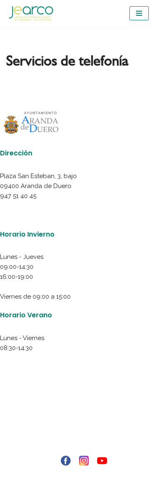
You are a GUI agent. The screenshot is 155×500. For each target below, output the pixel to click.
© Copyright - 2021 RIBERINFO (77, 474)
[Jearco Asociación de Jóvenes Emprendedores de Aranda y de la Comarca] (31, 13)
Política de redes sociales (77, 439)
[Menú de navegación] (139, 13)
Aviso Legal (78, 409)
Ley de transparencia (77, 449)
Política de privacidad (77, 419)
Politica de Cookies (77, 429)
